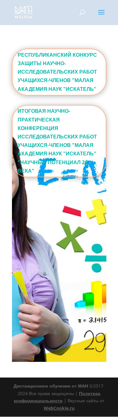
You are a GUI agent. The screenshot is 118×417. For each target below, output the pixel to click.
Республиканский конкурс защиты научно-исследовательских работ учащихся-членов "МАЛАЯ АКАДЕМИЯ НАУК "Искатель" (57, 71)
